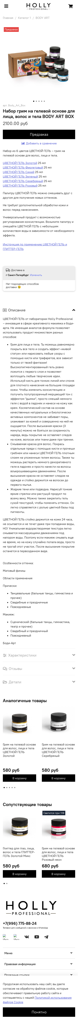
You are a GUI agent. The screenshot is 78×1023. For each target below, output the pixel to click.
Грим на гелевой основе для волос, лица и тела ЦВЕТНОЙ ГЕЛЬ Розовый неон (58, 853)
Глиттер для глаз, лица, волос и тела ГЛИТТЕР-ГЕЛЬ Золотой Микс (19, 852)
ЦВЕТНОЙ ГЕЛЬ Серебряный (23, 181)
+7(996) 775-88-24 (20, 923)
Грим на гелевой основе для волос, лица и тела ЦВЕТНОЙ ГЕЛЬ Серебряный (58, 750)
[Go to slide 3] (39, 101)
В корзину (19, 778)
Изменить (36, 275)
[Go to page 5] (14, 787)
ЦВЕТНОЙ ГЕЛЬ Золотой (20, 163)
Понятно (39, 1012)
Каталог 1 (24, 18)
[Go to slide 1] (33, 101)
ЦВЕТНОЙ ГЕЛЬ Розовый (20, 185)
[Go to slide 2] (36, 101)
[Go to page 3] (9, 787)
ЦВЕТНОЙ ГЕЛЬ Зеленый (20, 176)
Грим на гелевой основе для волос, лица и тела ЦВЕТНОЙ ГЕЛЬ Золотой (19, 750)
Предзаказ (39, 134)
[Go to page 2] (6, 787)
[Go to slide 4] (41, 101)
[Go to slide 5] (44, 101)
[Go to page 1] (4, 787)
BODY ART (43, 18)
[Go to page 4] (12, 787)
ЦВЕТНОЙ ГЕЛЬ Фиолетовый (23, 167)
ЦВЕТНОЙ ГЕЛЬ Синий (18, 172)
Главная (8, 18)
